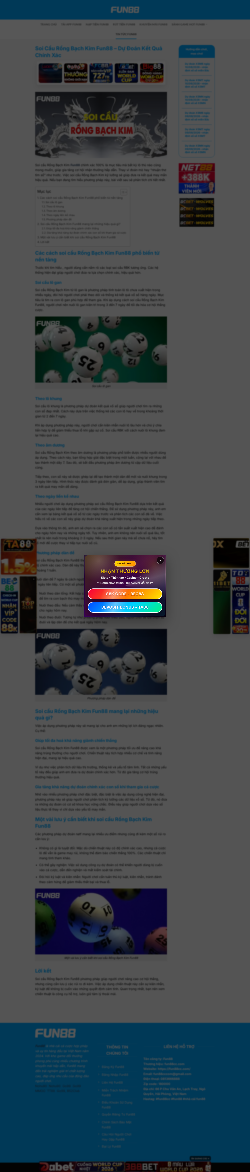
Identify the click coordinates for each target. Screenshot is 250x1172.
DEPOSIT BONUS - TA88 (125, 607)
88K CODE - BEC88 (125, 594)
